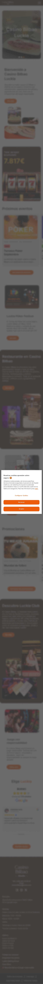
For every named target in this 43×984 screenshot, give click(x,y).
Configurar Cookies (21, 495)
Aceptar (21, 509)
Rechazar (21, 502)
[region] (21, 492)
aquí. (36, 488)
